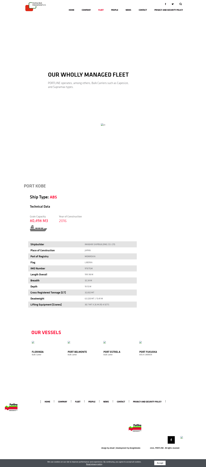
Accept (160, 463)
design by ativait (108, 448)
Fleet (101, 9)
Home (71, 9)
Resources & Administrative (112, 429)
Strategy (72, 420)
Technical (104, 417)
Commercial (105, 414)
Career (71, 426)
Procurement (105, 420)
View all (88, 442)
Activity (72, 417)
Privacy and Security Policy (168, 9)
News (128, 9)
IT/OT (102, 423)
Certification (74, 414)
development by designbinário (128, 448)
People (114, 9)
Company (86, 9)
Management (106, 410)
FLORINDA (89, 410)
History (72, 410)
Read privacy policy (94, 464)
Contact (143, 9)
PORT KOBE (90, 438)
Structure (73, 423)
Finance (103, 426)
